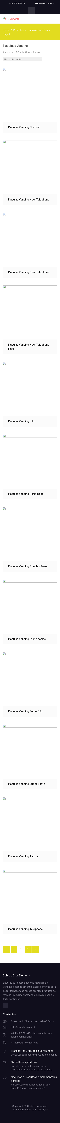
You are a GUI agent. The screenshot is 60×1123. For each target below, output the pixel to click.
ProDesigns (41, 1109)
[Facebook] (5, 1005)
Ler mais (30, 94)
